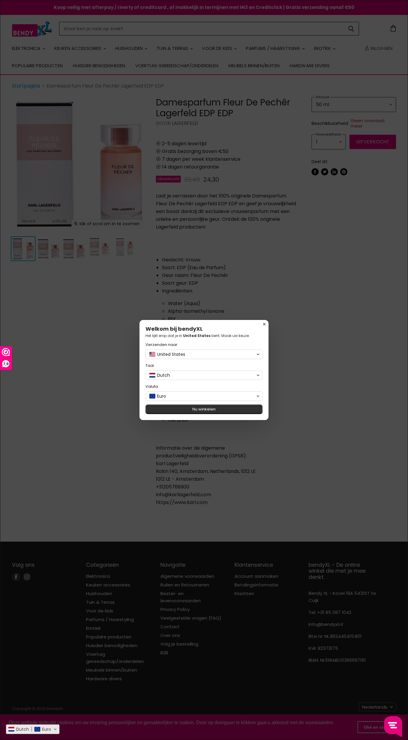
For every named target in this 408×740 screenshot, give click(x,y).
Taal (149, 365)
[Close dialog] (264, 324)
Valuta (151, 386)
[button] (32, 729)
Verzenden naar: (161, 344)
